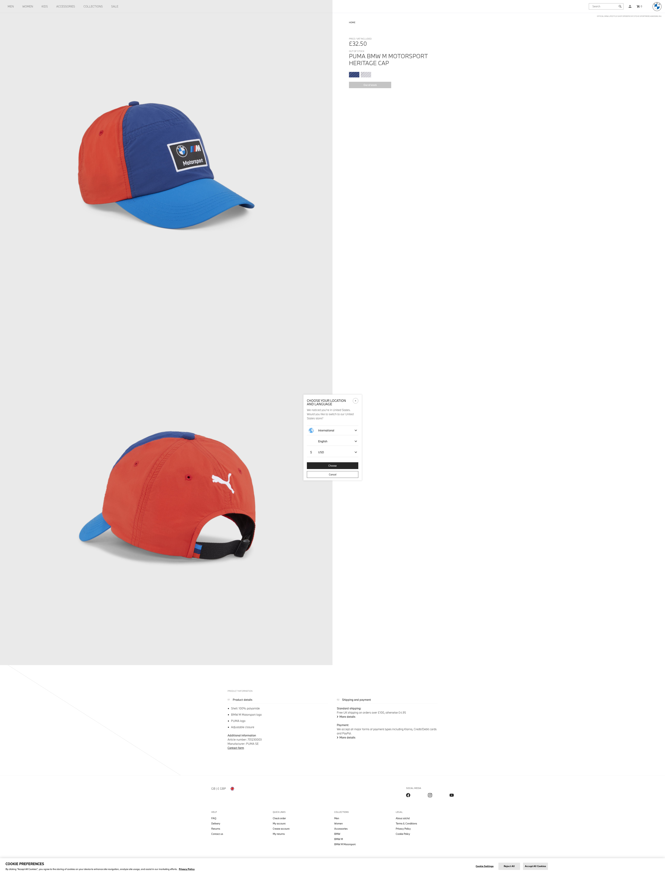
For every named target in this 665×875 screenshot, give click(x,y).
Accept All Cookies (535, 866)
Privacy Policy (187, 869)
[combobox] (606, 6)
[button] (630, 6)
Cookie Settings (485, 866)
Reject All (509, 866)
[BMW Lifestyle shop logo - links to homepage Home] (657, 6)
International (326, 430)
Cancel (332, 474)
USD (317, 452)
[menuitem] (10, 6)
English (322, 441)
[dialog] (332, 437)
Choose (332, 465)
